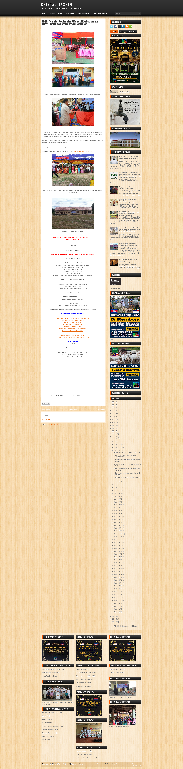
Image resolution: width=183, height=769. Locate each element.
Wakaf (82, 27)
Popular (114, 31)
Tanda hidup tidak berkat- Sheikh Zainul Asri (126, 477)
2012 (114, 616)
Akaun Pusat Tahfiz (48, 719)
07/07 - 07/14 (118, 537)
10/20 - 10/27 (118, 493)
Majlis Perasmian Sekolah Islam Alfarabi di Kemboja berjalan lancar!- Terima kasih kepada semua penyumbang (70, 22)
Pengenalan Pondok (82, 669)
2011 (114, 619)
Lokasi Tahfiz (46, 716)
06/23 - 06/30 (118, 542)
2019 (114, 419)
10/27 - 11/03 (118, 490)
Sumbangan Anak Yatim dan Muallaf (87, 758)
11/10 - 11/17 (118, 484)
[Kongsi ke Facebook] (49, 403)
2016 (114, 428)
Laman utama (73, 409)
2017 (114, 425)
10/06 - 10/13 (118, 499)
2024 (114, 405)
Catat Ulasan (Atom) (53, 424)
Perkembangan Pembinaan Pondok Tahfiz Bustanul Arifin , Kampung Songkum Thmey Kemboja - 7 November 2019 (129, 246)
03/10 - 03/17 (118, 586)
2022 (114, 411)
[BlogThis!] (45, 403)
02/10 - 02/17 (118, 597)
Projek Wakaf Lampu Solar (84, 754)
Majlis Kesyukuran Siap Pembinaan (53, 669)
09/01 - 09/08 (118, 513)
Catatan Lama (101, 409)
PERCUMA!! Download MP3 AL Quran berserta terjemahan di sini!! (129, 158)
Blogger (134, 626)
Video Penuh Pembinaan (49, 676)
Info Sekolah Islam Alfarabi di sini (83, 151)
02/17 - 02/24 (118, 594)
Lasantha (124, 763)
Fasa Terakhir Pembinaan (83, 686)
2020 (114, 416)
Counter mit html (115, 289)
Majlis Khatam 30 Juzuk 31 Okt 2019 (87, 679)
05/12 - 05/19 (118, 560)
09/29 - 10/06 (118, 502)
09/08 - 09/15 (118, 510)
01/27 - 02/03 (118, 603)
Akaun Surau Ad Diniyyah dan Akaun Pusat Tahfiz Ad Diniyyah (129, 173)
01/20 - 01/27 (118, 606)
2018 (114, 422)
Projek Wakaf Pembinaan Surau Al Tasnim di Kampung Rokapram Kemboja (129, 213)
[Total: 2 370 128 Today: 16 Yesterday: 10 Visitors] (115, 287)
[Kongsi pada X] (47, 403)
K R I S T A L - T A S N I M (56, 4)
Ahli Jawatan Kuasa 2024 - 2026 (52, 712)
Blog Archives (131, 31)
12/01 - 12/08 (118, 447)
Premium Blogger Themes (134, 763)
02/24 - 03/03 (118, 591)
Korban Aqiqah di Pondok (83, 683)
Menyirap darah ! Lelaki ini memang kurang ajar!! (127, 187)
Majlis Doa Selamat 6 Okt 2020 (85, 676)
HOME (43, 13)
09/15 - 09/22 (118, 508)
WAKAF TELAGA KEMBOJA (84, 13)
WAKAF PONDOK (70, 13)
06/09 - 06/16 (118, 548)
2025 (114, 402)
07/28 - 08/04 (118, 528)
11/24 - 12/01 (118, 450)
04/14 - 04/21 (118, 571)
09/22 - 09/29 (118, 505)
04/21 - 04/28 (118, 568)
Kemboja (55, 27)
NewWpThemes (107, 763)
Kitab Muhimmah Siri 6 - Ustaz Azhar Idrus (126, 452)
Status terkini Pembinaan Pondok (86, 672)
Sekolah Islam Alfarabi (73, 27)
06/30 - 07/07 (118, 539)
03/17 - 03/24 (118, 583)
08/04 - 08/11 (118, 525)
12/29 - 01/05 (118, 439)
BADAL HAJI (52, 13)
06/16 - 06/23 (118, 545)
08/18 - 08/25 (118, 519)
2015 (114, 431)
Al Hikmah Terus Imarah (116, 672)
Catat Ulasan (46, 419)
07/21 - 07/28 (118, 531)
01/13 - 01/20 (118, 609)
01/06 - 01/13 (118, 612)
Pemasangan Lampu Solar (84, 751)
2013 (114, 437)
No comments (90, 27)
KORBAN (60, 13)
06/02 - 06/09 (118, 551)
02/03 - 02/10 (118, 600)
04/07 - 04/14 (118, 574)
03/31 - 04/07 (118, 577)
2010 (114, 622)
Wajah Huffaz (46, 740)
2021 (114, 413)
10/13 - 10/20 (118, 496)
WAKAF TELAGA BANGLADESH (101, 13)
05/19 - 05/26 (118, 557)
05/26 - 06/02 (118, 554)
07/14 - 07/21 (118, 534)
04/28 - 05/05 (118, 565)
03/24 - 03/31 (118, 580)
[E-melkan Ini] (43, 403)
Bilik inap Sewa (47, 723)
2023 (114, 408)
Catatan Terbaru (45, 409)
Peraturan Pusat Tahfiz (49, 736)
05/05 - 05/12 (118, 563)
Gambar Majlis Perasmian (50, 733)
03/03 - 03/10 (118, 589)
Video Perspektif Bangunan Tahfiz (52, 726)
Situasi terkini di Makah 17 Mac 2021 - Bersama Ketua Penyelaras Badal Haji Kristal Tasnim (129, 229)
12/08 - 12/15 (118, 444)
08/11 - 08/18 (118, 522)
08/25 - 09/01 (118, 516)
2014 (114, 434)
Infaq (50, 27)
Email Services (137, 765)
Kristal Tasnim (62, 27)
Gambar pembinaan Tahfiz (50, 729)
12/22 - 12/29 (118, 441)
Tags (121, 31)
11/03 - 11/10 (118, 487)
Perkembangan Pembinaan (50, 672)
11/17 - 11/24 (118, 482)
